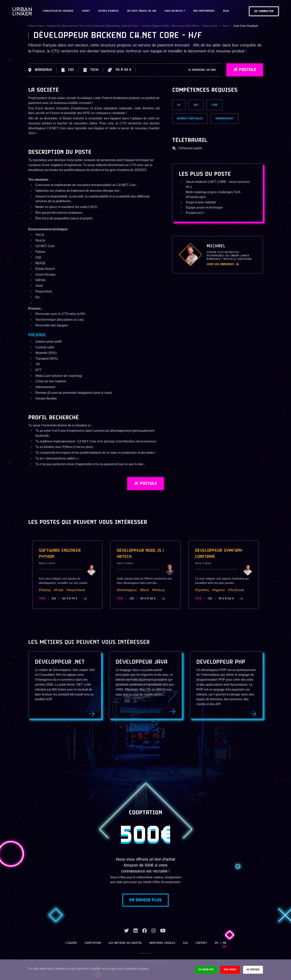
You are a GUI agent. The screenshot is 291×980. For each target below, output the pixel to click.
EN (216, 943)
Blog (226, 11)
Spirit (86, 11)
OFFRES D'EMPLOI (108, 11)
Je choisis (253, 969)
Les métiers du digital (125, 943)
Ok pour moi (206, 969)
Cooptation (93, 943)
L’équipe (71, 943)
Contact (201, 943)
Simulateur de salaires (58, 11)
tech (226, 25)
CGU (185, 943)
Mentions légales (162, 943)
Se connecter (264, 11)
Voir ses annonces (220, 264)
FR (224, 943)
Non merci (230, 969)
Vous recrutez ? (175, 11)
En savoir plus (145, 900)
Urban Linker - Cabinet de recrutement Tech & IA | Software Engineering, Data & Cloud (83, 25)
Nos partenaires (204, 11)
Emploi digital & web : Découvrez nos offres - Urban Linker (180, 25)
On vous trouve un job (141, 11)
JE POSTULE (244, 70)
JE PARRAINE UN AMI (202, 70)
